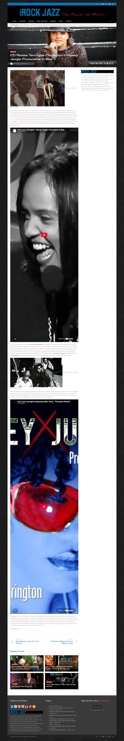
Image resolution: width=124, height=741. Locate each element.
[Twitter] (109, 4)
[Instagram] (102, 4)
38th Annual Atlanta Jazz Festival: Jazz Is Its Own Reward (25, 668)
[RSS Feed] (34, 706)
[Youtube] (112, 4)
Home (21, 25)
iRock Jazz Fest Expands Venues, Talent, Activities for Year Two (59, 668)
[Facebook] (96, 4)
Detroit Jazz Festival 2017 (56, 708)
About (51, 724)
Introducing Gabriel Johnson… (58, 730)
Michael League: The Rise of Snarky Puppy (61, 711)
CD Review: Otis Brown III (21, 686)
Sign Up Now (97, 707)
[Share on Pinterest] (112, 63)
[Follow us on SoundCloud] (19, 706)
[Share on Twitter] (107, 63)
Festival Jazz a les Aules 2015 (57, 719)
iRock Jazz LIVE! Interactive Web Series (60, 715)
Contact (51, 709)
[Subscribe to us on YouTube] (22, 706)
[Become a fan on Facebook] (11, 706)
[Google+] (99, 4)
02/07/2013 (24, 63)
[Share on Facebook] (105, 63)
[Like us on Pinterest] (30, 706)
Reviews (27, 25)
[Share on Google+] (110, 63)
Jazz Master (16, 63)
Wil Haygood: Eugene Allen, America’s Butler (62, 726)
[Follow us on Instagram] (26, 706)
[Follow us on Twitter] (15, 706)
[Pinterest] (106, 4)
